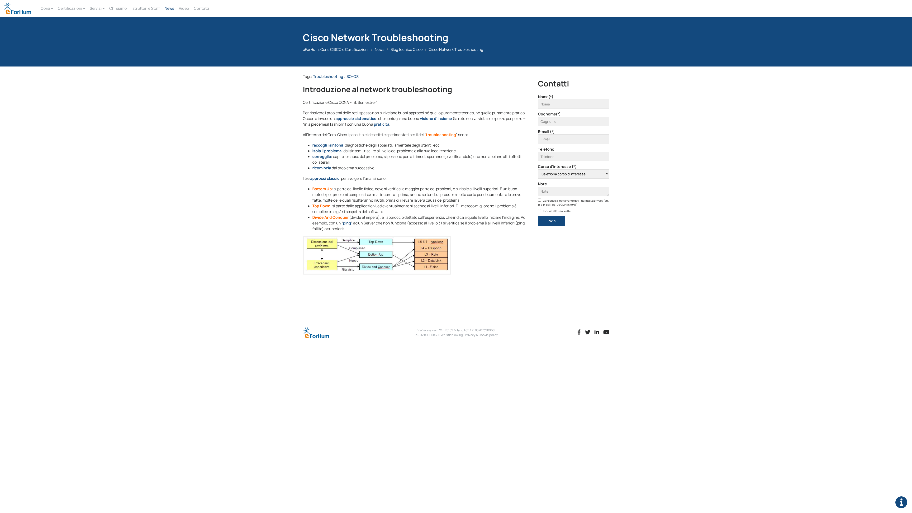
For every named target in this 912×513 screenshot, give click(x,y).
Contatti (201, 8)
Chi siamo (118, 8)
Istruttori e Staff (146, 8)
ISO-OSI (353, 76)
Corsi (45, 8)
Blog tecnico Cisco (406, 49)
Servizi (96, 8)
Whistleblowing (452, 335)
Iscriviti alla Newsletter (557, 211)
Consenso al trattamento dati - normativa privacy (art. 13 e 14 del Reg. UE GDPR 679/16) (573, 202)
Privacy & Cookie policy (481, 335)
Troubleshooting (328, 76)
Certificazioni (70, 8)
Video (184, 8)
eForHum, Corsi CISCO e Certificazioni (336, 49)
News (169, 8)
